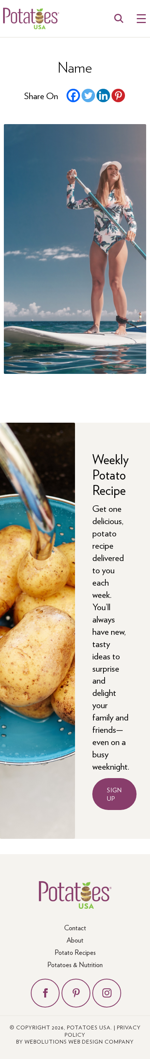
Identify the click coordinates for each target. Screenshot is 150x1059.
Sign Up (114, 793)
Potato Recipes (75, 952)
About (75, 939)
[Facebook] (73, 95)
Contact (75, 927)
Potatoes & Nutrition (75, 964)
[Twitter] (88, 95)
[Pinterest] (118, 95)
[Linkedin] (103, 95)
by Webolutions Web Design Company (75, 1041)
